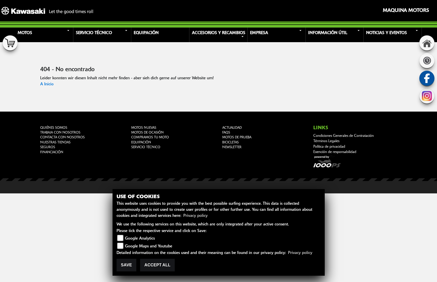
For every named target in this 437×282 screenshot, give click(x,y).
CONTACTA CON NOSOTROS (62, 137)
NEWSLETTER (232, 147)
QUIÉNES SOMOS (53, 128)
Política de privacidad (329, 147)
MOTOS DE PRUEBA (236, 137)
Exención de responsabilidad (334, 152)
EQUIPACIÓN (141, 142)
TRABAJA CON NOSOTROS (60, 132)
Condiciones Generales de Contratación (343, 136)
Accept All (157, 265)
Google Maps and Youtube (148, 246)
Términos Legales (326, 141)
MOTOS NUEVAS (143, 128)
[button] (45, 35)
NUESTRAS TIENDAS (55, 142)
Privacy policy (195, 216)
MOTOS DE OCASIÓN (147, 132)
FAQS (226, 132)
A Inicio (47, 84)
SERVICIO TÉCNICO (145, 147)
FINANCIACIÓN (51, 152)
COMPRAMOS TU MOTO (150, 137)
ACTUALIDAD (232, 128)
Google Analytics (140, 239)
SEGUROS (47, 147)
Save (126, 265)
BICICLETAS (230, 142)
